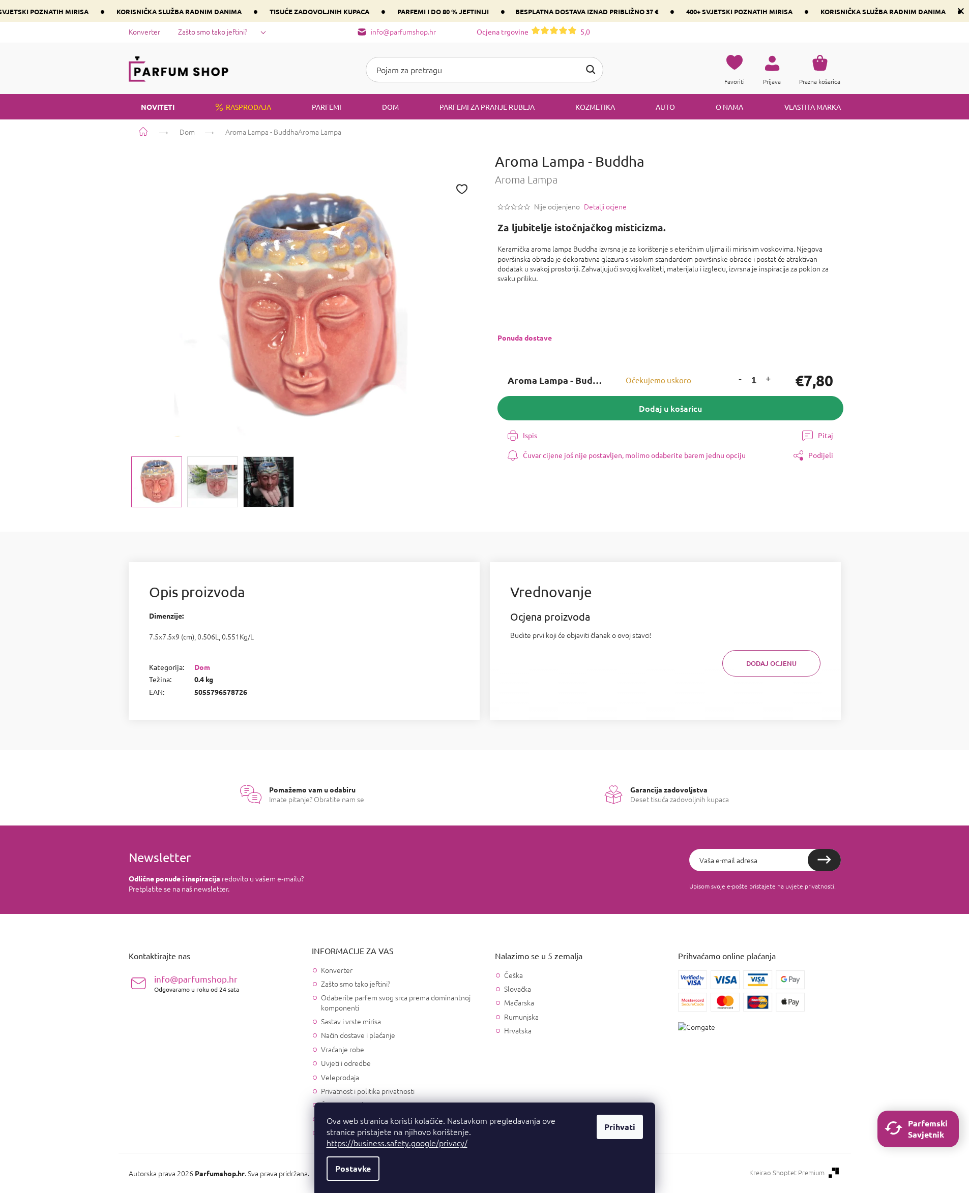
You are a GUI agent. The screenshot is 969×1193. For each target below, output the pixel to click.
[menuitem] (152, 106)
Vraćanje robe (342, 1049)
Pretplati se (824, 860)
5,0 (533, 31)
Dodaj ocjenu (771, 663)
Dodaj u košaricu (670, 408)
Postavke (353, 1168)
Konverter (144, 31)
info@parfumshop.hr (196, 983)
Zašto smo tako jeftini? (212, 31)
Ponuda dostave (524, 337)
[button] (740, 380)
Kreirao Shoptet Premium (787, 1172)
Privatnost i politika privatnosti (368, 1091)
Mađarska (519, 1002)
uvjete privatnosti (809, 886)
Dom (202, 666)
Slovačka (517, 989)
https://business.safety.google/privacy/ (397, 1142)
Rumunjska (521, 1017)
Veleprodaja (340, 1077)
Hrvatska (518, 1030)
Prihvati (619, 1126)
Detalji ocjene (605, 206)
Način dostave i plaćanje (358, 1035)
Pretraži (590, 69)
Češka (513, 975)
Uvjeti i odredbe (346, 1063)
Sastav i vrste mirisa (351, 1021)
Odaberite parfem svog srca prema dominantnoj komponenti (396, 1002)
